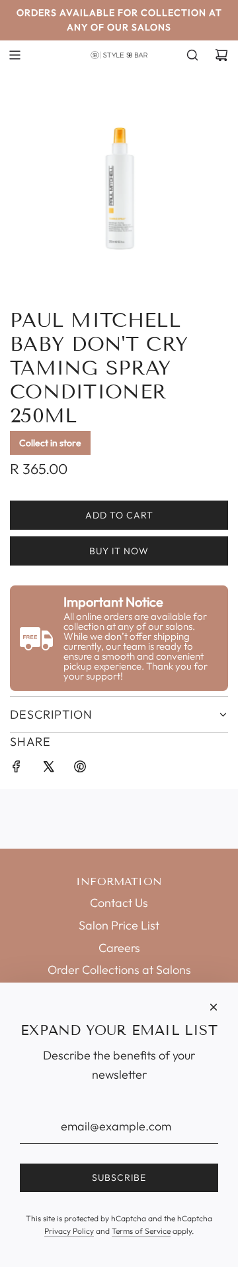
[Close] (213, 1007)
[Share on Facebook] (16, 769)
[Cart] (221, 55)
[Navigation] (14, 55)
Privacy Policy (69, 1231)
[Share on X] (48, 769)
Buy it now (119, 551)
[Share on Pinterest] (80, 769)
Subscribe (119, 1177)
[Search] (192, 55)
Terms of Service (141, 1231)
